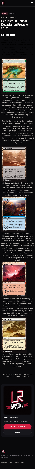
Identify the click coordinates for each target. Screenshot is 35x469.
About (11, 462)
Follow (17, 462)
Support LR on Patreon (17, 426)
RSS (22, 462)
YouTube (17, 432)
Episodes (4, 462)
